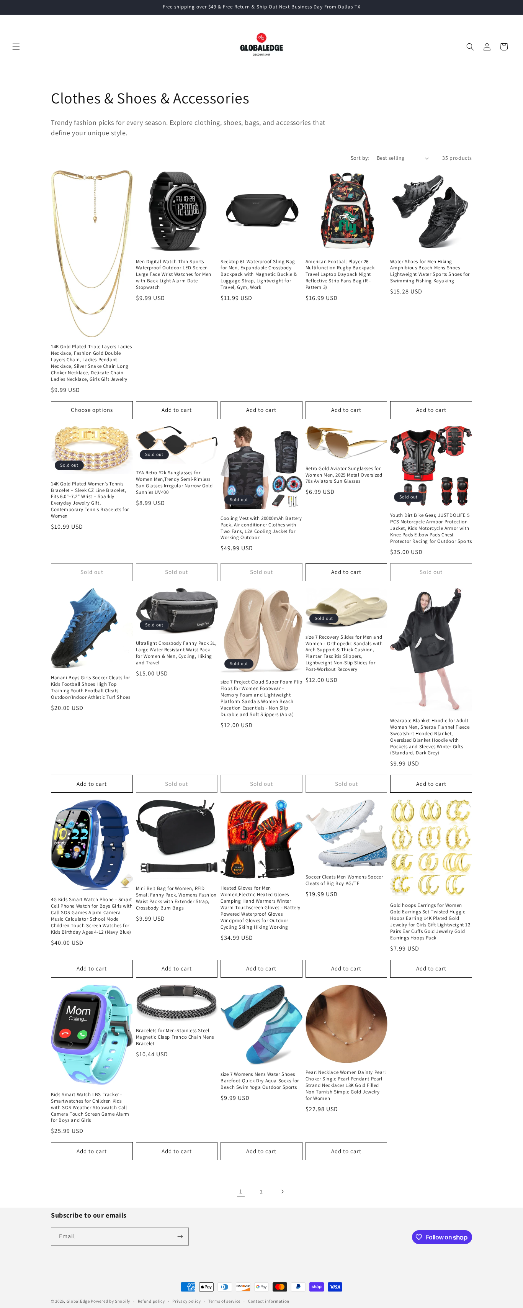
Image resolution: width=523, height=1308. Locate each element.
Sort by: (360, 157)
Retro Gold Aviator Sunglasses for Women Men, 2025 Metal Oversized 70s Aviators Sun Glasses (344, 475)
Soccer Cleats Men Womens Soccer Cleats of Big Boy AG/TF (344, 880)
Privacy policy (186, 1301)
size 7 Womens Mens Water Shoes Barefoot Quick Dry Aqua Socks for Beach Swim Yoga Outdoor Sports (260, 1080)
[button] (16, 46)
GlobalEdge (78, 1301)
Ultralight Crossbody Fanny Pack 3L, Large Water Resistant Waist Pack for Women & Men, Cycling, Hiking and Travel (176, 653)
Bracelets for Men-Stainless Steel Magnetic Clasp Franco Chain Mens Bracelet (175, 1037)
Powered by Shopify (110, 1301)
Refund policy (151, 1301)
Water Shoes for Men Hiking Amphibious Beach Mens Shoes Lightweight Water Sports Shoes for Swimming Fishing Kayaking (429, 271)
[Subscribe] (180, 1237)
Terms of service (224, 1301)
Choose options (92, 409)
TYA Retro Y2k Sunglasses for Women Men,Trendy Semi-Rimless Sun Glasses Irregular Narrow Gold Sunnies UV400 (174, 482)
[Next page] (282, 1191)
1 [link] (240, 1191)
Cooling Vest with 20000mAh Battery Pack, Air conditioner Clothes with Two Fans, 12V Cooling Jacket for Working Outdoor (261, 528)
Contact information (268, 1301)
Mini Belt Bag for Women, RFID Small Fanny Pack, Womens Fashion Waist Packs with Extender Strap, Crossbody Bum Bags (176, 898)
